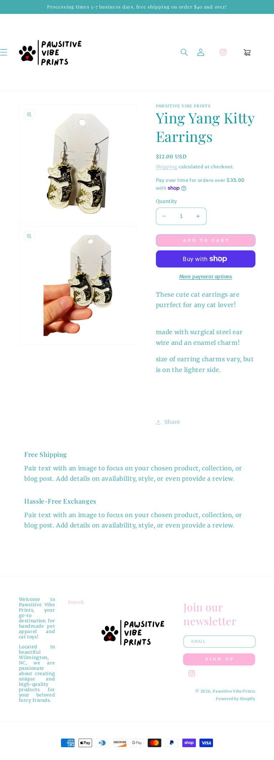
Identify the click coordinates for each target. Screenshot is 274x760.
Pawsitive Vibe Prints (234, 691)
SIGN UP (220, 659)
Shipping (167, 166)
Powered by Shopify (235, 699)
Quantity (166, 201)
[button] (184, 52)
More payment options (205, 276)
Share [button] (172, 422)
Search (76, 602)
